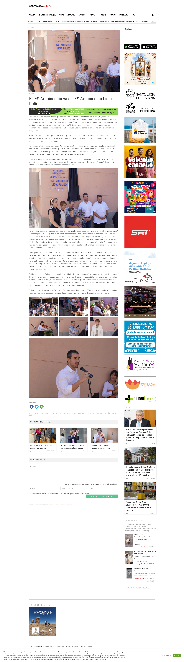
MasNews (82, 15)
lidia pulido (66, 413)
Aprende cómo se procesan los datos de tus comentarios (60, 504)
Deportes (103, 15)
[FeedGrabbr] (140, 581)
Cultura (92, 15)
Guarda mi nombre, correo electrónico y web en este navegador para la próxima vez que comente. (61, 494)
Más (134, 15)
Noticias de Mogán (103, 413)
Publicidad (37, 646)
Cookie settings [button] (166, 656)
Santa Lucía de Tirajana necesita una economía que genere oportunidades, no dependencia (102, 447)
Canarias (114, 451)
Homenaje (45, 413)
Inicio (30, 646)
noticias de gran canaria (87, 413)
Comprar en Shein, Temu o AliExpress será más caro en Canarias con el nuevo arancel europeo (138, 506)
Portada (32, 15)
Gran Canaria (123, 15)
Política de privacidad (49, 646)
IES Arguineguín (56, 413)
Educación (37, 413)
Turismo (113, 15)
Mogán (61, 15)
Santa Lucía (71, 15)
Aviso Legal (60, 646)
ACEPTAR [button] (177, 656)
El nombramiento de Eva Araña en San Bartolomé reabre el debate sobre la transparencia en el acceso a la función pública (140, 471)
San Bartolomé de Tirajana (47, 15)
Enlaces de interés (86, 646)
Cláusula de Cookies (72, 646)
